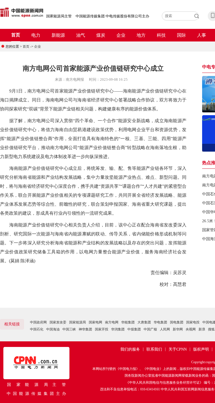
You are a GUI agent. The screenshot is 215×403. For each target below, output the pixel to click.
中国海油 (53, 329)
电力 (35, 35)
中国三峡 (69, 329)
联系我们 (154, 349)
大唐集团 (144, 322)
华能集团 (128, 322)
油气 (80, 35)
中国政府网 (38, 322)
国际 (181, 35)
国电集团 (176, 322)
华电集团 (160, 322)
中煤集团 (134, 329)
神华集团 (85, 329)
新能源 (58, 35)
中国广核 (150, 329)
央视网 (191, 329)
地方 (141, 35)
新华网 (178, 329)
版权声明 (201, 349)
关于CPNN (178, 349)
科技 (161, 35)
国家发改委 (58, 322)
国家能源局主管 (59, 16)
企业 (120, 35)
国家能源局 (77, 322)
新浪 (201, 329)
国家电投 (193, 322)
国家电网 (95, 322)
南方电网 (111, 322)
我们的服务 (130, 349)
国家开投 (101, 329)
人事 (201, 35)
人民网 (165, 329)
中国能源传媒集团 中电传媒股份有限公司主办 (112, 16)
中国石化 (36, 329)
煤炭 (100, 35)
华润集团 (118, 329)
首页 (15, 35)
